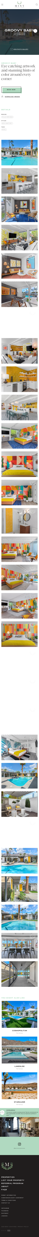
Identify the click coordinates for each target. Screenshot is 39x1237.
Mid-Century (7, 123)
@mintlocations (19, 1148)
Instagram (5, 1208)
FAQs (4, 1190)
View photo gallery (20, 49)
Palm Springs (7, 117)
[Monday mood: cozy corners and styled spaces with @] (29, 1127)
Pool (4, 129)
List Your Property (12, 1180)
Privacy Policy (23, 1226)
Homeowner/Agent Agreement (12, 1198)
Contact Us (5, 1203)
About (5, 1186)
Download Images (12, 97)
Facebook (5, 1211)
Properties (8, 1177)
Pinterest (5, 1213)
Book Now (11, 90)
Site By (4, 1230)
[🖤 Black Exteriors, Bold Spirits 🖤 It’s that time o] (10, 1127)
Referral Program (12, 1183)
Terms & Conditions (8, 1200)
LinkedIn (4, 1216)
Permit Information (8, 1195)
